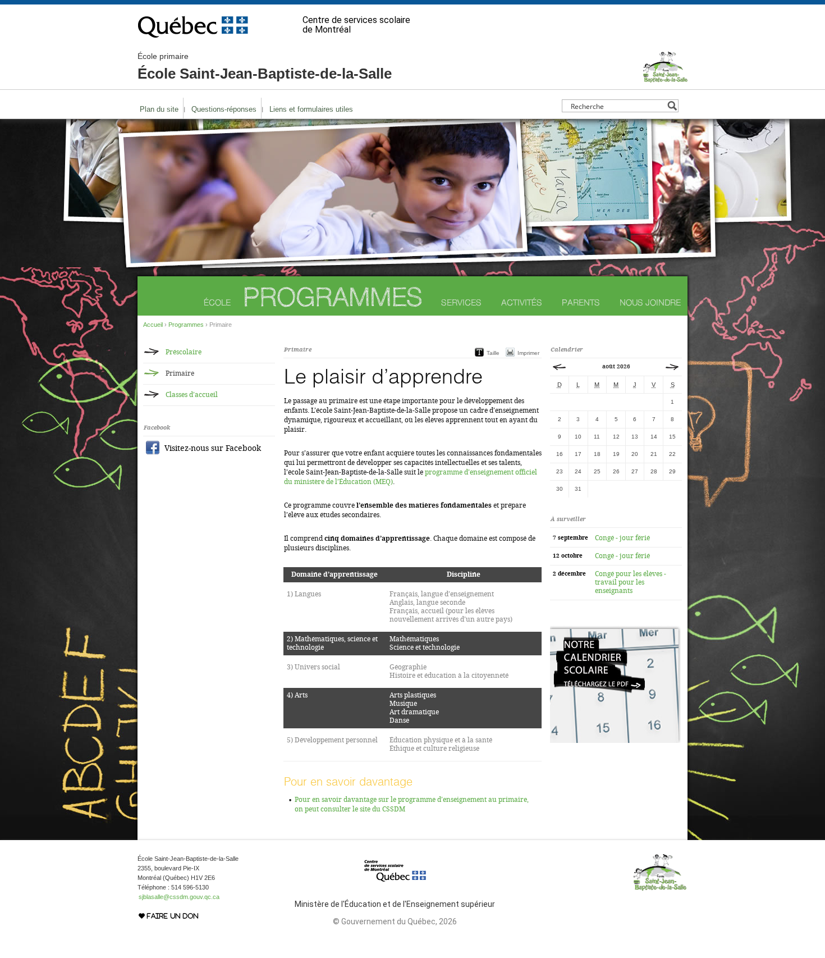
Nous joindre (650, 302)
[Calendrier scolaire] (615, 741)
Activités (521, 302)
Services (461, 302)
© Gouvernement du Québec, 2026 (395, 921)
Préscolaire (183, 352)
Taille (493, 353)
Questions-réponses (223, 109)
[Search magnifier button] (672, 106)
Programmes (333, 297)
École (217, 302)
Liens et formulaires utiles (311, 109)
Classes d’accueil (192, 395)
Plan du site (159, 109)
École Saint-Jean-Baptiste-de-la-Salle (265, 67)
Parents (581, 302)
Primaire (180, 373)
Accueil (153, 324)
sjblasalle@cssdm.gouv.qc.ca (179, 896)
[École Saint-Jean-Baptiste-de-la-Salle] (665, 77)
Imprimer (528, 353)
